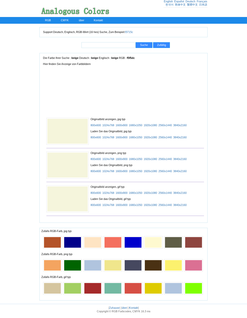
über (81, 20)
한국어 (170, 4)
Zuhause (114, 307)
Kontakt (98, 20)
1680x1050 (135, 125)
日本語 (203, 4)
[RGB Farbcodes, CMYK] (75, 14)
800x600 (96, 125)
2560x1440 (165, 125)
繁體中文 (192, 4)
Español (179, 1)
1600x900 (122, 125)
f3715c (129, 32)
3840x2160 (180, 125)
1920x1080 (150, 125)
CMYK (65, 20)
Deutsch (190, 1)
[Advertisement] (125, 92)
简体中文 (180, 4)
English (168, 1)
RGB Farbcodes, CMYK (126, 311)
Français (202, 1)
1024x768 (108, 125)
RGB (48, 20)
